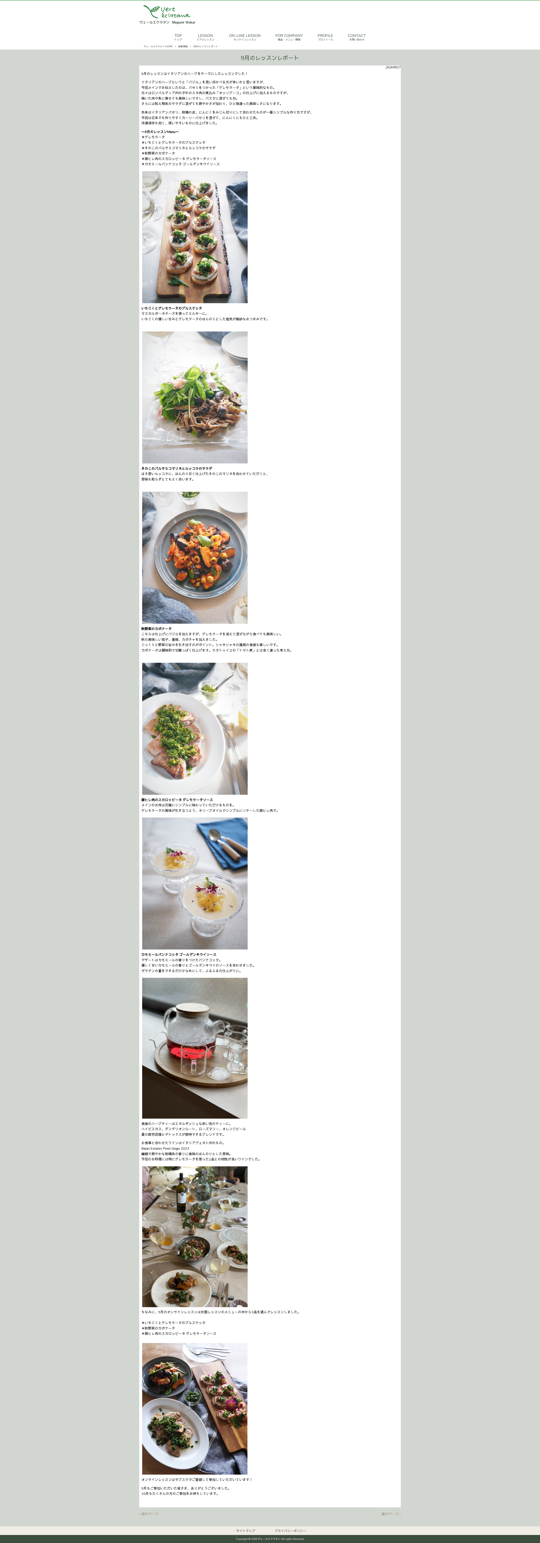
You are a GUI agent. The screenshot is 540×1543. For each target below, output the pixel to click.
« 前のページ (148, 1514)
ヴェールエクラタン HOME (158, 46)
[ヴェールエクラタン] (167, 23)
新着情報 (183, 46)
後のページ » (391, 1514)
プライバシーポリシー (290, 1531)
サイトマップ (245, 1531)
